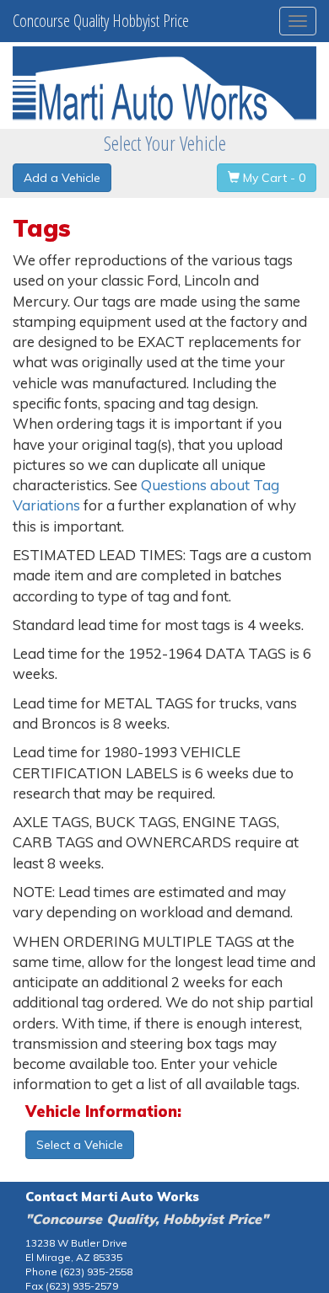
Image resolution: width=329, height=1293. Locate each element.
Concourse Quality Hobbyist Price (101, 20)
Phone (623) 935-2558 (78, 1271)
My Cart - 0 (272, 177)
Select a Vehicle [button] (79, 1144)
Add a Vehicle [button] (62, 177)
